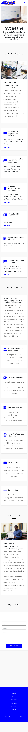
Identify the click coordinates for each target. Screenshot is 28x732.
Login (14, 709)
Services (14, 706)
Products (14, 703)
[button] (3, 14)
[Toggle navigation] (24, 3)
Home (14, 693)
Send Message (14, 645)
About (14, 696)
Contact (14, 699)
